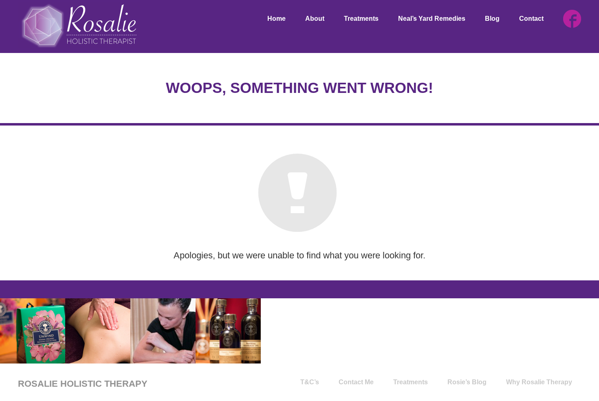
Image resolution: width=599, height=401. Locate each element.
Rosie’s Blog (467, 382)
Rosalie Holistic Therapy (83, 384)
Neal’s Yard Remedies (431, 18)
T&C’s (309, 382)
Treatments (361, 18)
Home (276, 18)
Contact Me (356, 382)
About (314, 18)
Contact (531, 18)
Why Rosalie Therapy (539, 382)
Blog (492, 18)
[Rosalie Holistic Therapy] (79, 25)
